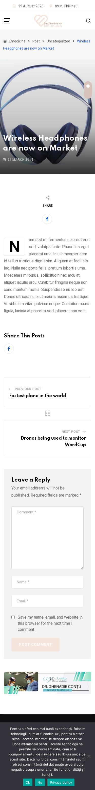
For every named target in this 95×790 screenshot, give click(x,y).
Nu (39, 782)
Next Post (71, 432)
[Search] (88, 20)
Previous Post (28, 389)
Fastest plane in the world (37, 396)
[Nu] (88, 756)
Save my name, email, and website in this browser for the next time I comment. (50, 623)
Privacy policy (61, 782)
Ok (28, 782)
